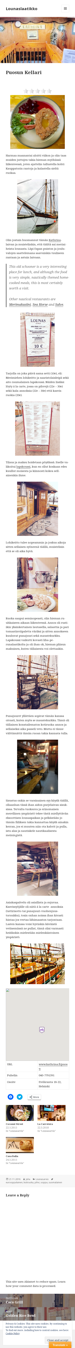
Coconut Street (14, 1124)
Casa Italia (12, 1156)
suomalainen (55, 1182)
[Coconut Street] (20, 1113)
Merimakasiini (20, 304)
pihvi (37, 1182)
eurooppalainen (14, 1182)
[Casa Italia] (20, 1145)
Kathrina (55, 240)
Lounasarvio (42, 1179)
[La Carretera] (52, 1113)
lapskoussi (23, 466)
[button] (37, 40)
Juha (28, 1179)
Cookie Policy (13, 1333)
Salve (59, 304)
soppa (44, 1182)
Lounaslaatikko (21, 8)
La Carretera (45, 1124)
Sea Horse (40, 304)
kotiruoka (28, 1182)
